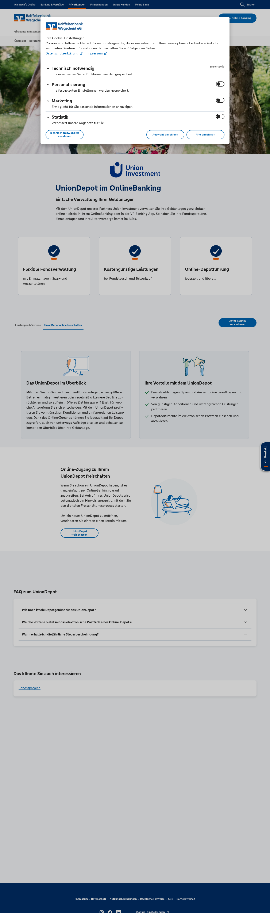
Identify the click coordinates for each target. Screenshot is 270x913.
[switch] (220, 84)
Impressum (95, 53)
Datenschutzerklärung (62, 53)
